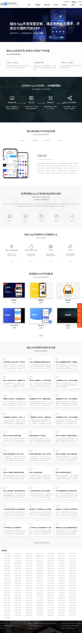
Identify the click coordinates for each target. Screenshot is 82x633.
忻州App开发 (18, 593)
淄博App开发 (72, 575)
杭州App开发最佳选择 (35, 472)
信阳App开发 (29, 585)
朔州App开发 (62, 590)
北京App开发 (7, 553)
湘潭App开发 (62, 600)
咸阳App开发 (7, 615)
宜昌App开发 (72, 593)
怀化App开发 (7, 605)
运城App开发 (7, 593)
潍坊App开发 (40, 578)
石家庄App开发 (28, 560)
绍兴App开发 (7, 565)
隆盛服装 (41, 300)
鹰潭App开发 (62, 598)
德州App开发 (29, 580)
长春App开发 (18, 553)
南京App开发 (72, 558)
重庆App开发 (40, 553)
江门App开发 (51, 607)
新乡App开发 (40, 583)
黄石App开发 (51, 593)
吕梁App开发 (40, 593)
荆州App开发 (51, 595)
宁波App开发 (51, 558)
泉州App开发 (51, 605)
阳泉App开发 (29, 590)
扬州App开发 (62, 568)
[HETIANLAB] (14, 322)
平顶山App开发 (7, 583)
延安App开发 (29, 615)
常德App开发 (29, 602)
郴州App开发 (62, 602)
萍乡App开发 (29, 598)
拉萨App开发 (29, 558)
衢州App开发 (51, 565)
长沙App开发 (51, 553)
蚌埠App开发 (18, 573)
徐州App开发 (7, 568)
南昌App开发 (62, 558)
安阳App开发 (18, 583)
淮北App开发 (62, 570)
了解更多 (41, 335)
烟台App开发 (29, 578)
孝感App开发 (40, 595)
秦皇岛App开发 (72, 585)
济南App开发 (72, 556)
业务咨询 (80, 310)
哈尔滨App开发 (17, 556)
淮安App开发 (40, 568)
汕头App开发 (29, 607)
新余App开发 (51, 598)
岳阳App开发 (18, 602)
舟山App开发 (62, 565)
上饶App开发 (40, 600)
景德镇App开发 (17, 598)
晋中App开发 (72, 590)
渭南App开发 (18, 615)
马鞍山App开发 (39, 573)
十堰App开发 (62, 593)
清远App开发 (72, 610)
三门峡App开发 (7, 585)
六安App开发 (29, 575)
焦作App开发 (51, 583)
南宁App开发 (7, 560)
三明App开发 (40, 605)
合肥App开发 (29, 556)
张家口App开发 (39, 588)
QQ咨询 (79, 320)
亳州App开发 (72, 570)
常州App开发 (18, 570)
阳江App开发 (62, 610)
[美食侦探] (68, 297)
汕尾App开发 (40, 610)
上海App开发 (18, 560)
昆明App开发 (18, 558)
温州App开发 (40, 565)
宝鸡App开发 (72, 612)
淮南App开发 (29, 573)
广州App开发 (7, 556)
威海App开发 (72, 578)
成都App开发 (29, 553)
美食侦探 (68, 300)
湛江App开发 (62, 607)
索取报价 (80, 325)
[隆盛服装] (41, 297)
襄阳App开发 (7, 595)
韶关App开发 (7, 607)
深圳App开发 (51, 560)
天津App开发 (62, 560)
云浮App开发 (51, 612)
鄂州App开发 (18, 595)
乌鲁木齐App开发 (18, 563)
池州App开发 (40, 575)
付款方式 (78, 623)
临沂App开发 (18, 580)
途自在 (68, 325)
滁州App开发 (7, 575)
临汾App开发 (29, 593)
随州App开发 (7, 598)
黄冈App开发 (62, 595)
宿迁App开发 (72, 568)
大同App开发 (18, 590)
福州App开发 (62, 553)
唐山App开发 (62, 585)
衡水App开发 (7, 590)
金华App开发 (62, 556)
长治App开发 (40, 590)
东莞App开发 (7, 612)
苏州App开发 (7, 570)
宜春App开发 (18, 600)
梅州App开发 (29, 610)
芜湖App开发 (7, 573)
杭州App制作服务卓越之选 (63, 472)
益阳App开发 (51, 602)
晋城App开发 (51, 590)
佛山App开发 (40, 607)
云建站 (73, 5)
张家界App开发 (39, 602)
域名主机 (73, 623)
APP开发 (55, 5)
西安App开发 (29, 563)
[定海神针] (14, 297)
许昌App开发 (62, 583)
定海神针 (14, 300)
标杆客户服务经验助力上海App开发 (13, 454)
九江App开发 (40, 598)
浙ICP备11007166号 (33, 628)
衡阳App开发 (72, 600)
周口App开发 (40, 585)
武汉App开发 (7, 563)
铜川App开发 (62, 612)
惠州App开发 (18, 610)
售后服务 (80, 315)
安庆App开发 (62, 573)
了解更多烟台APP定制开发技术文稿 (41, 542)
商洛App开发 (72, 615)
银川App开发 (51, 563)
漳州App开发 (62, 605)
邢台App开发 (18, 588)
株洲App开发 (51, 600)
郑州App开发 (62, 563)
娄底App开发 (18, 605)
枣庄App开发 (7, 578)
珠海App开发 (18, 607)
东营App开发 (18, 578)
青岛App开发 (62, 575)
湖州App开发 (72, 563)
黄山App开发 (72, 573)
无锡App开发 (72, 565)
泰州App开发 (40, 570)
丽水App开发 (18, 565)
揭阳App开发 (40, 612)
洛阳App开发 (72, 580)
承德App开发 (51, 588)
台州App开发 (29, 565)
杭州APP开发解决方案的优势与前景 (13, 472)
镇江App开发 (29, 570)
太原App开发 (72, 560)
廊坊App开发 (72, 588)
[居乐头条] (41, 322)
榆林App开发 (51, 615)
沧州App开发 (62, 588)
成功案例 (64, 5)
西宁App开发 (40, 563)
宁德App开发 (72, 605)
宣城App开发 (51, 575)
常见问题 (68, 623)
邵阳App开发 (7, 602)
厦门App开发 (29, 605)
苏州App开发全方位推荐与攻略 (12, 435)
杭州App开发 (7, 617)
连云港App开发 (28, 568)
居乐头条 (41, 325)
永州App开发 (72, 602)
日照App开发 (7, 580)
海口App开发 (51, 556)
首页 (29, 5)
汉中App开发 (40, 615)
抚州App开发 (29, 600)
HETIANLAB (14, 325)
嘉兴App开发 (7, 558)
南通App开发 (18, 568)
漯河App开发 (72, 583)
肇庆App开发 (7, 610)
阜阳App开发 (18, 575)
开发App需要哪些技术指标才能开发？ (40, 362)
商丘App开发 (18, 585)
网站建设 (37, 5)
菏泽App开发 (62, 580)
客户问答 (63, 623)
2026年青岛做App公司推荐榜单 (12, 527)
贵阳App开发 (72, 553)
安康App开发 (62, 615)
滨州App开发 (51, 580)
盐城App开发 (51, 568)
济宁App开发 (51, 578)
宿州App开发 (51, 570)
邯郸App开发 (7, 588)
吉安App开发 (7, 600)
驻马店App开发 (50, 585)
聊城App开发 (40, 580)
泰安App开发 (62, 578)
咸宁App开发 (72, 595)
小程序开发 (47, 5)
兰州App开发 (40, 558)
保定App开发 (29, 588)
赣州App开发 (72, 598)
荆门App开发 (29, 595)
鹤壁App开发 (29, 583)
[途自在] (68, 322)
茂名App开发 (72, 607)
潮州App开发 (29, 612)
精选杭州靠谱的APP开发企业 (37, 435)
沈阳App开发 (40, 560)
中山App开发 (18, 612)
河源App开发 (51, 610)
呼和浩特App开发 (40, 556)
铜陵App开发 (51, 573)
